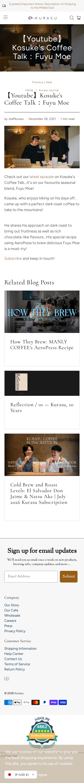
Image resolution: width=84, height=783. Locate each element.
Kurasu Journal (49, 90)
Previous (37, 82)
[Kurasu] (42, 17)
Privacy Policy (14, 631)
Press (8, 626)
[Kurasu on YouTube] (6, 680)
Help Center (13, 654)
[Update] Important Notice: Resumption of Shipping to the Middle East (42, 5)
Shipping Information (20, 648)
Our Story (11, 605)
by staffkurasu (14, 119)
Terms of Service (17, 664)
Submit (68, 576)
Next (49, 82)
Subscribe (13, 258)
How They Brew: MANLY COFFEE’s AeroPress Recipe (42, 345)
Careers (10, 621)
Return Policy (14, 669)
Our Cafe (11, 610)
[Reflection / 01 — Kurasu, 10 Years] (42, 383)
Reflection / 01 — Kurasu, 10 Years (41, 407)
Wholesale (12, 615)
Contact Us (13, 659)
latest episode (41, 176)
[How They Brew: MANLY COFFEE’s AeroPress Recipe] (42, 312)
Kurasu (19, 693)
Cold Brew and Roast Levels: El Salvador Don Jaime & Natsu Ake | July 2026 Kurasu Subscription (38, 493)
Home (29, 90)
